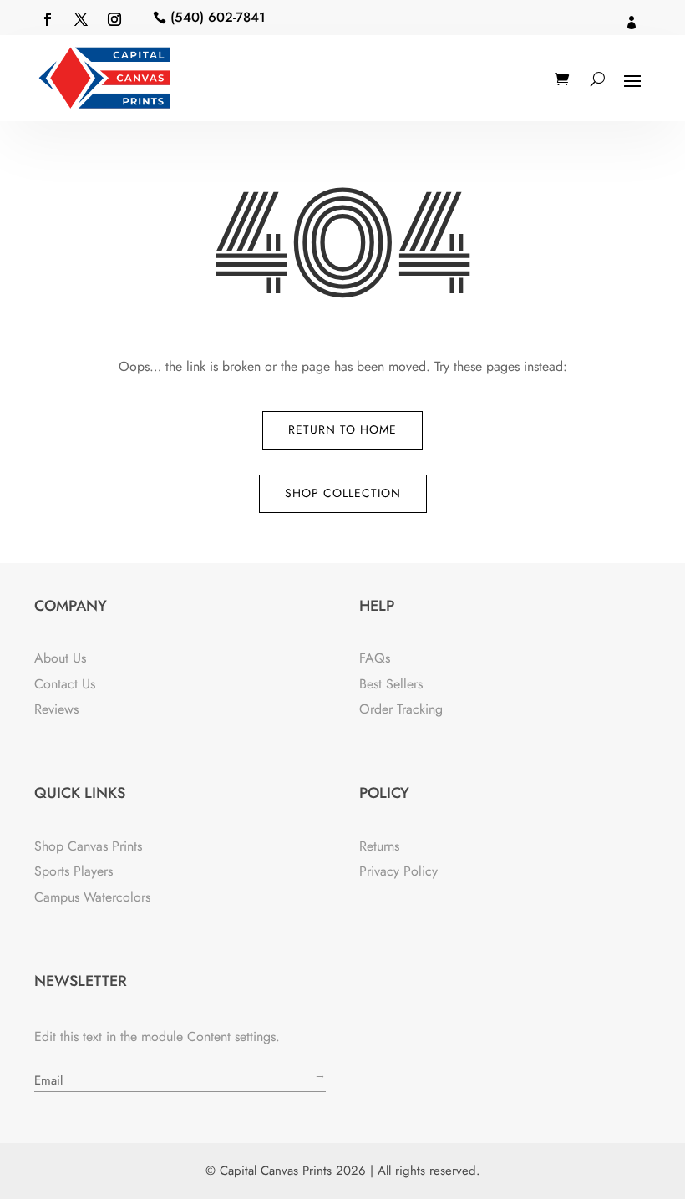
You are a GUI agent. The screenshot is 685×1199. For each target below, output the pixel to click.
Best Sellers (391, 683)
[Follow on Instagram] (114, 19)
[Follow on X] (81, 19)
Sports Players (73, 871)
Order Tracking (401, 709)
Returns (379, 846)
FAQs (374, 658)
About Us (60, 658)
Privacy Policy (398, 871)
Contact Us (64, 683)
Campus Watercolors (92, 897)
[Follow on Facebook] (47, 19)
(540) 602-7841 (218, 17)
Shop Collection (343, 493)
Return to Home (342, 429)
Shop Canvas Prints (88, 846)
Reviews (56, 709)
